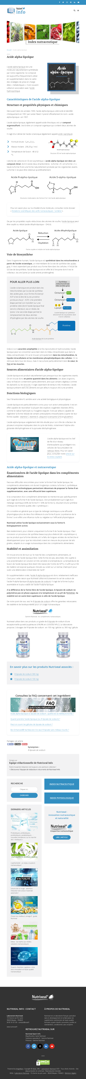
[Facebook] (28, 1046)
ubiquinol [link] (43, 416)
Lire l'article (62, 837)
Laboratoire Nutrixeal (48, 1069)
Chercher (24, 795)
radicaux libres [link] (53, 450)
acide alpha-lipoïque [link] (16, 67)
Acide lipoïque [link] (37, 339)
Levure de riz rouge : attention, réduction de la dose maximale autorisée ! (22, 890)
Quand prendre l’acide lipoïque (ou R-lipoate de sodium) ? (35, 719)
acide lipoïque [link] (68, 221)
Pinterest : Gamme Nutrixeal (35, 1040)
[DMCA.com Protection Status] (43, 1062)
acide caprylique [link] (65, 134)
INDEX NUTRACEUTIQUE (62, 784)
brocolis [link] (27, 384)
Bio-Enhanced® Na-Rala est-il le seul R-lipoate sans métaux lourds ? (39, 730)
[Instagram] (40, 1046)
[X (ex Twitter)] (34, 1046)
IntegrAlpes (19, 1069)
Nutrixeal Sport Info (33, 1034)
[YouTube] (52, 1046)
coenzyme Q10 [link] (54, 416)
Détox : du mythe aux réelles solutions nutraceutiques (21, 943)
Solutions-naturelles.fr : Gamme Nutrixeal (39, 1038)
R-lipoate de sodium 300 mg (26, 674)
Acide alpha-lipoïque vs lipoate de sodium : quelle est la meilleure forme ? (42, 713)
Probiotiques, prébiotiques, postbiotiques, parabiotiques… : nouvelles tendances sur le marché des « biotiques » (23, 836)
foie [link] (8, 364)
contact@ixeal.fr (23, 1022)
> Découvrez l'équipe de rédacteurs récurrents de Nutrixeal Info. (34, 769)
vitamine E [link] (34, 416)
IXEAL (34, 1069)
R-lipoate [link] (51, 621)
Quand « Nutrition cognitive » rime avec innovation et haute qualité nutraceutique (23, 969)
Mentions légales (70, 1073)
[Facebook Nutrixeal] (59, 2)
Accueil (9, 50)
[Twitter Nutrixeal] (63, 2)
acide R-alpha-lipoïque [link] (40, 575)
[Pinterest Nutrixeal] (70, 2)
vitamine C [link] (24, 416)
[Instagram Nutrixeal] (67, 2)
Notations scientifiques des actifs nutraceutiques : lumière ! (37, 211)
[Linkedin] (46, 1046)
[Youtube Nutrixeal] (78, 2)
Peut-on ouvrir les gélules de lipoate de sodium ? (31, 724)
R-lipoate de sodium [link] (41, 601)
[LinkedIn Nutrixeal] (74, 2)
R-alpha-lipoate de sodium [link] (39, 581)
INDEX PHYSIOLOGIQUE (62, 798)
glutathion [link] (68, 416)
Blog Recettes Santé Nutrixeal (36, 1036)
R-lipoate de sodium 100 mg (26, 679)
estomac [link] (71, 593)
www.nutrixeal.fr (12, 1027)
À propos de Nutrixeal (57, 1009)
